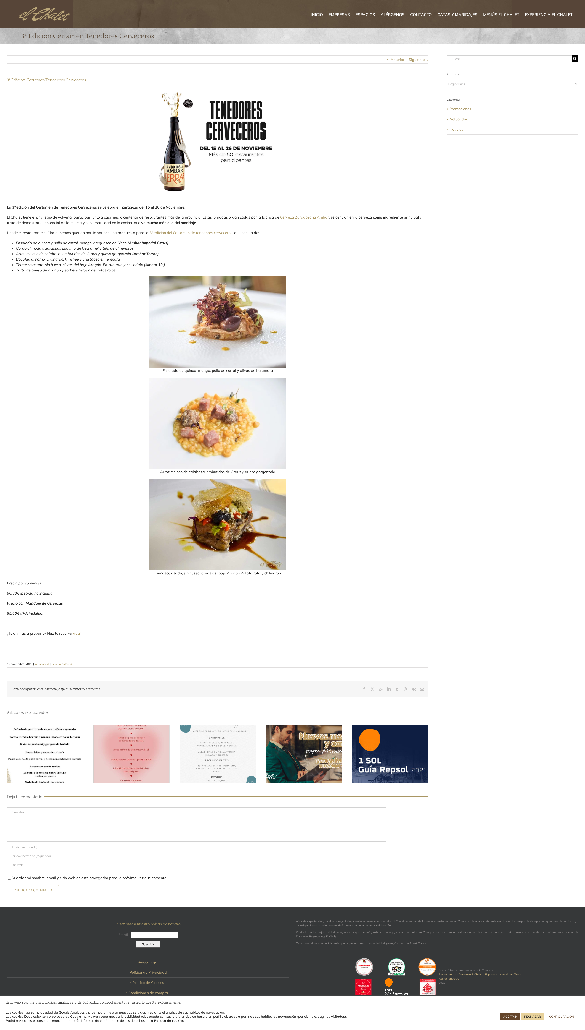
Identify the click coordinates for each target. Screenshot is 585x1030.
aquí (77, 633)
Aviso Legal (148, 962)
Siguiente (417, 59)
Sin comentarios (62, 664)
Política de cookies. (169, 1020)
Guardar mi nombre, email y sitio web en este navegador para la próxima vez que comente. (89, 878)
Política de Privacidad (148, 972)
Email (123, 934)
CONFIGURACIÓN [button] (561, 1016)
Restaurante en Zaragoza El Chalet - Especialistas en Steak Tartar (480, 974)
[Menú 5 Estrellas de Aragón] (218, 754)
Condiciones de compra (148, 993)
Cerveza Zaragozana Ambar (304, 217)
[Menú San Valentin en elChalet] (131, 754)
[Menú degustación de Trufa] (45, 754)
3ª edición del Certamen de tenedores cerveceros (190, 232)
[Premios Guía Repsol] (390, 754)
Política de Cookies (148, 982)
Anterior (397, 59)
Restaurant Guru (449, 978)
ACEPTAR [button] (510, 1016)
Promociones (460, 109)
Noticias (456, 129)
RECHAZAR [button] (532, 1016)
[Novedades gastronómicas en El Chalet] (304, 754)
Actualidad (42, 664)
